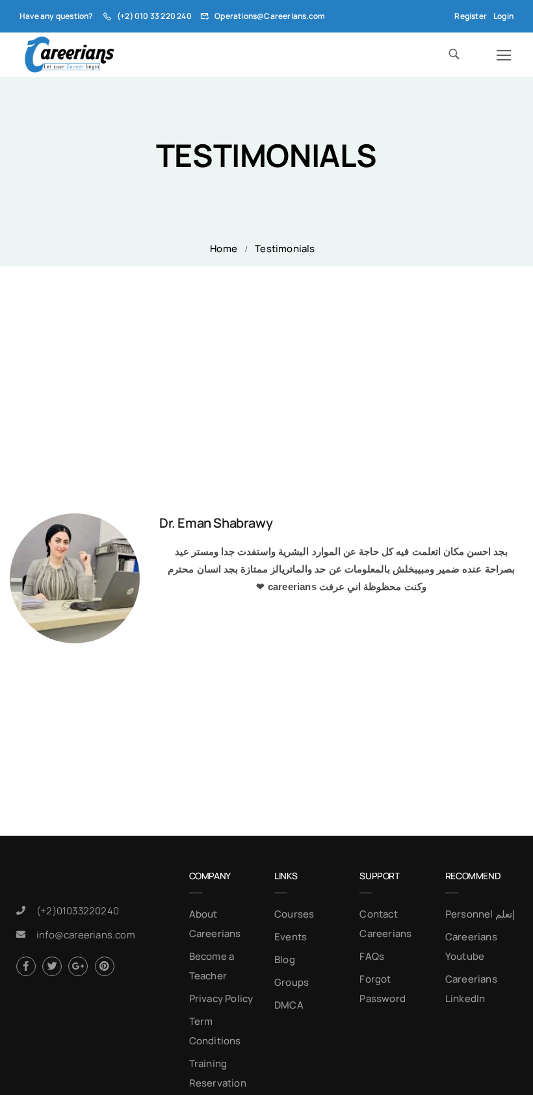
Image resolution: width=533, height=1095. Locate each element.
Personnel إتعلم (480, 914)
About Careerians (215, 923)
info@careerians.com (85, 935)
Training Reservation (217, 1073)
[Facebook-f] (26, 966)
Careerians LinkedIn (471, 988)
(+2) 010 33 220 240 (154, 15)
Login (503, 15)
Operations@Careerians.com (269, 15)
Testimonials (285, 248)
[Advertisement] (266, 364)
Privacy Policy (221, 998)
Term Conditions (215, 1031)
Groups (291, 982)
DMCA (289, 1005)
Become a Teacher (212, 966)
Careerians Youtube (471, 946)
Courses (294, 914)
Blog (284, 959)
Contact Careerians (385, 923)
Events (290, 937)
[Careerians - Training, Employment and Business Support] (69, 54)
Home (223, 248)
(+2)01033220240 (77, 911)
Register (470, 15)
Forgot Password (382, 988)
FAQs (371, 956)
